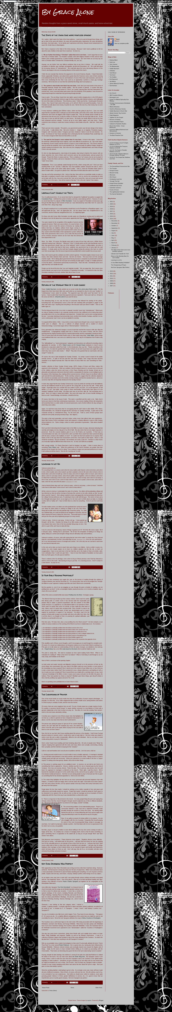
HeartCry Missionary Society (118, 109)
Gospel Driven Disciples (116, 183)
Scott (118, 39)
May (112, 238)
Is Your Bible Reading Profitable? (58, 575)
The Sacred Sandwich (116, 194)
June (113, 235)
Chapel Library (49, 649)
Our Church (113, 93)
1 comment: (61, 855)
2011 (111, 276)
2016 (111, 213)
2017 (111, 211)
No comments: (62, 184)
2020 (111, 204)
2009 (111, 281)
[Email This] (72, 185)
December (114, 220)
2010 (111, 278)
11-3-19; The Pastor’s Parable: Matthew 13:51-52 (118, 150)
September (114, 228)
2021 (111, 201)
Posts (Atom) (53, 990)
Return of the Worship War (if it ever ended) (63, 285)
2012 (111, 273)
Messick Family (114, 172)
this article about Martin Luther (88, 289)
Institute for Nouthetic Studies (118, 123)
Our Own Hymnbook (64, 887)
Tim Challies (113, 77)
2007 (111, 285)
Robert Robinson (64, 945)
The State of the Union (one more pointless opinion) (66, 35)
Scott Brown (113, 73)
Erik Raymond (114, 79)
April (112, 240)
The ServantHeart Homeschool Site (120, 166)
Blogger (101, 1000)
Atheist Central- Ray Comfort (118, 113)
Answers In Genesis (115, 133)
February (114, 245)
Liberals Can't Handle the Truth (57, 193)
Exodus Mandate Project (116, 121)
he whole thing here (79, 956)
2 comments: (61, 686)
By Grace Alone (68, 12)
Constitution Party (47, 199)
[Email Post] (68, 184)
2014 (111, 218)
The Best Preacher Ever (116, 135)
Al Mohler (112, 70)
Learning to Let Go (51, 464)
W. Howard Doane (79, 345)
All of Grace (113, 177)
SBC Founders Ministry (116, 95)
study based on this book (69, 649)
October (113, 225)
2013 (111, 271)
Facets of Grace (114, 190)
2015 (111, 216)
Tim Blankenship (114, 66)
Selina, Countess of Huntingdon (91, 918)
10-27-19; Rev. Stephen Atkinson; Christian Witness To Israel (119, 154)
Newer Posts (45, 987)
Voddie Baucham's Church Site (118, 111)
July (112, 233)
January (113, 247)
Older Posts (98, 987)
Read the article (60, 297)
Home (72, 987)
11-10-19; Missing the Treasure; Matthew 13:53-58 (119, 147)
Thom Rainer (52, 447)
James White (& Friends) (117, 83)
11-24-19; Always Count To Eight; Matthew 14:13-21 (119, 143)
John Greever (113, 64)
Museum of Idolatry (115, 119)
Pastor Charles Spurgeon (70, 881)
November (114, 223)
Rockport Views (114, 170)
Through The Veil (114, 181)
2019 (111, 206)
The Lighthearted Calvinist (117, 192)
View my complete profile (121, 43)
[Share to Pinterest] (79, 185)
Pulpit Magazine (114, 115)
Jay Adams (113, 81)
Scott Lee (112, 62)
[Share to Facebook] (77, 185)
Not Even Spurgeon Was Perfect (57, 863)
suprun (89, 1000)
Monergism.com (114, 97)
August (113, 230)
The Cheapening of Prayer (54, 694)
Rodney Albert (114, 60)
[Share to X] (75, 185)
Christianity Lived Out (116, 179)
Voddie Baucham (51, 289)
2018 (111, 209)
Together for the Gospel (116, 117)
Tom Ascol (112, 75)
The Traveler (113, 168)
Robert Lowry (67, 345)
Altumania (112, 175)
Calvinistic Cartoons (115, 187)
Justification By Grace (116, 185)
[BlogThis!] (73, 185)
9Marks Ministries (115, 106)
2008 (111, 283)
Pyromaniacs (113, 85)
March (113, 242)
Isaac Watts (90, 335)
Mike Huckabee (67, 201)
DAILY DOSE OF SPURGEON (116, 32)
